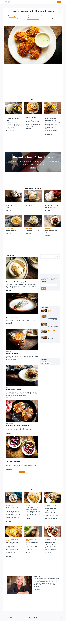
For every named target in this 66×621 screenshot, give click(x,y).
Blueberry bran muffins (13, 389)
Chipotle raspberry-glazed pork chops (18, 425)
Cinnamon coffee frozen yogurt (16, 282)
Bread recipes (8, 387)
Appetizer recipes (9, 115)
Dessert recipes (9, 204)
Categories (43, 361)
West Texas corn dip (31, 117)
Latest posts (10, 255)
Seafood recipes (9, 315)
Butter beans (51, 311)
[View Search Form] (62, 2)
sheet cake (12, 17)
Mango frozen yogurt (11, 230)
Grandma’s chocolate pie (53, 332)
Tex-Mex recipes (55, 324)
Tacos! (33, 490)
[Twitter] (32, 618)
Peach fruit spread (12, 353)
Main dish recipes (9, 423)
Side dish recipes (9, 459)
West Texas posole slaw (13, 461)
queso (42, 15)
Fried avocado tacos (50, 542)
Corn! (33, 99)
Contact (44, 1)
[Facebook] (30, 618)
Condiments (8, 351)
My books (30, 1)
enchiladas (36, 15)
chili (56, 15)
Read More (9, 132)
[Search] (57, 257)
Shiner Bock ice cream (31, 205)
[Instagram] (34, 618)
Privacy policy (60, 617)
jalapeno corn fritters (33, 19)
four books (37, 583)
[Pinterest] (36, 618)
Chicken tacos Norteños (32, 507)
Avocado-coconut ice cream (33, 230)
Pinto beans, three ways (53, 326)
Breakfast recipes (10, 539)
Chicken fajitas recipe (50, 508)
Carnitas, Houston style (32, 542)
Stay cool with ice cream (33, 188)
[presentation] (13, 108)
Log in (58, 1)
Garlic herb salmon (12, 318)
